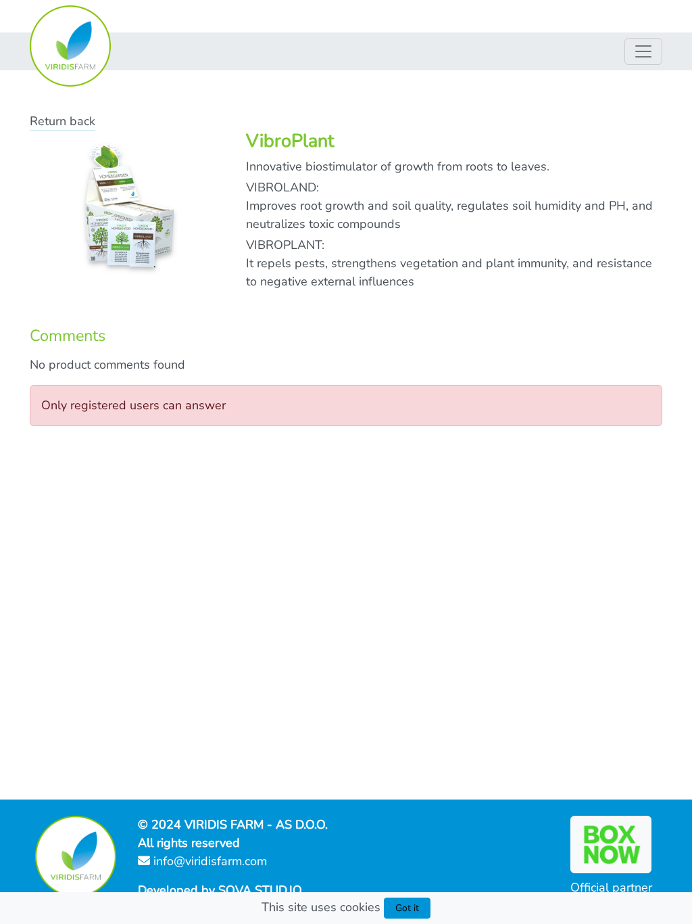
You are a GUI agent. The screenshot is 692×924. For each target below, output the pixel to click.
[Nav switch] (643, 51)
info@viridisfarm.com (208, 861)
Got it (407, 908)
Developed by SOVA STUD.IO (220, 890)
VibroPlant (290, 141)
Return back (62, 121)
